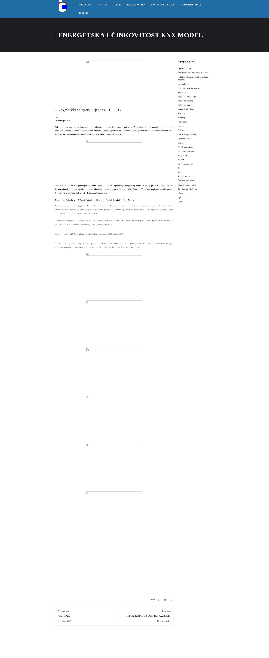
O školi (117, 5)
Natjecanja (182, 122)
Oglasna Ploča (184, 138)
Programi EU (183, 155)
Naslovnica (84, 5)
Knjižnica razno (185, 105)
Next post (166, 611)
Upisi (180, 197)
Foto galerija (183, 84)
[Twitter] (165, 600)
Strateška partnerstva (187, 185)
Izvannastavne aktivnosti (188, 88)
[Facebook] (159, 600)
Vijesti (180, 202)
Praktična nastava (185, 147)
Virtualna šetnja (191, 5)
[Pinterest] (171, 600)
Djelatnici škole (184, 68)
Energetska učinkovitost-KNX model (194, 73)
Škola (180, 172)
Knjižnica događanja (187, 96)
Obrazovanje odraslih (162, 5)
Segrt (180, 168)
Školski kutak (135, 5)
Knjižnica (182, 92)
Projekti (181, 160)
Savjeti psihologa (185, 164)
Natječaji (181, 117)
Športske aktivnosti (186, 181)
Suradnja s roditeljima (187, 189)
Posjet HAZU (64, 616)
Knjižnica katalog (185, 101)
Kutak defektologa (186, 109)
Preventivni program (187, 151)
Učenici (181, 193)
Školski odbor (184, 176)
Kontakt (83, 13)
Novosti (102, 5)
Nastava (181, 113)
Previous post (63, 611)
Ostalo (180, 143)
